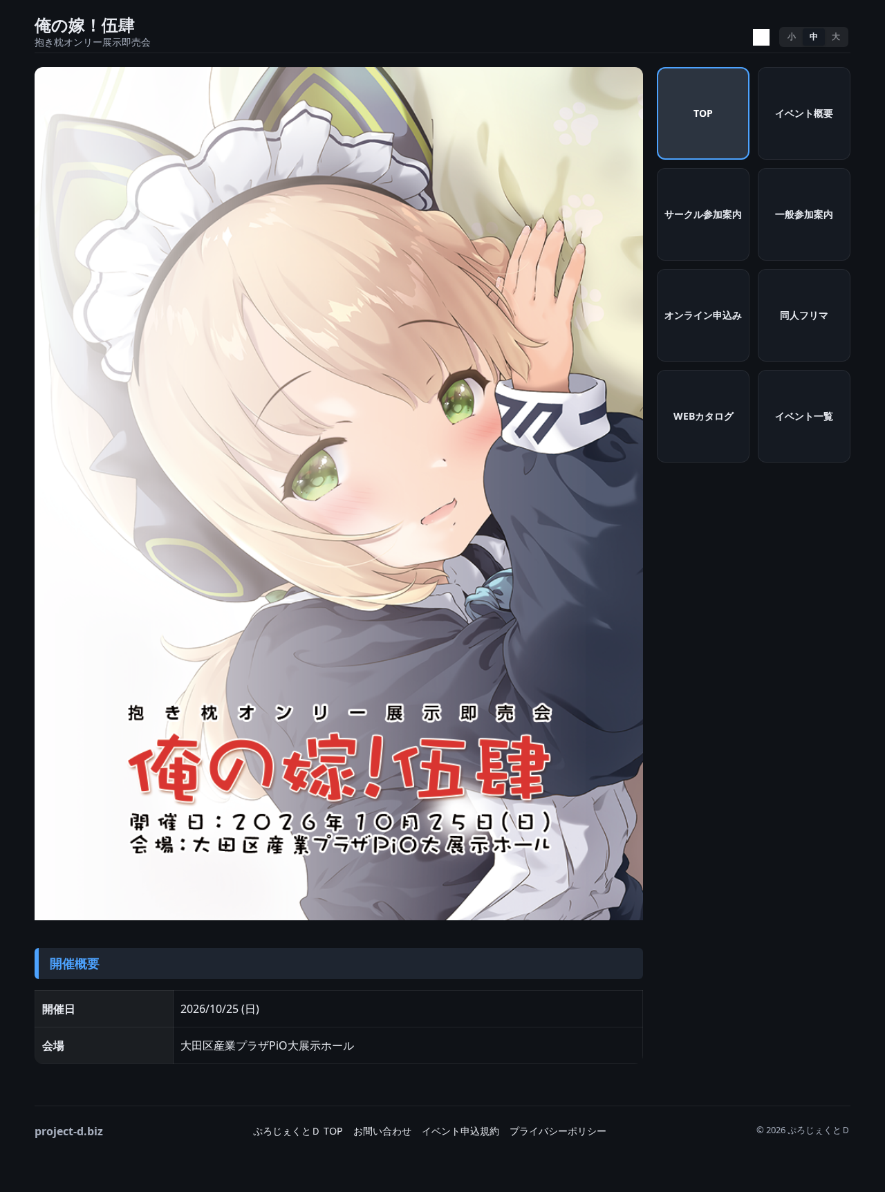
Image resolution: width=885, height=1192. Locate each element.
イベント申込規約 (460, 1130)
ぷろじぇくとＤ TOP (298, 1130)
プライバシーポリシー (558, 1130)
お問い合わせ (382, 1130)
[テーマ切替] (761, 37)
